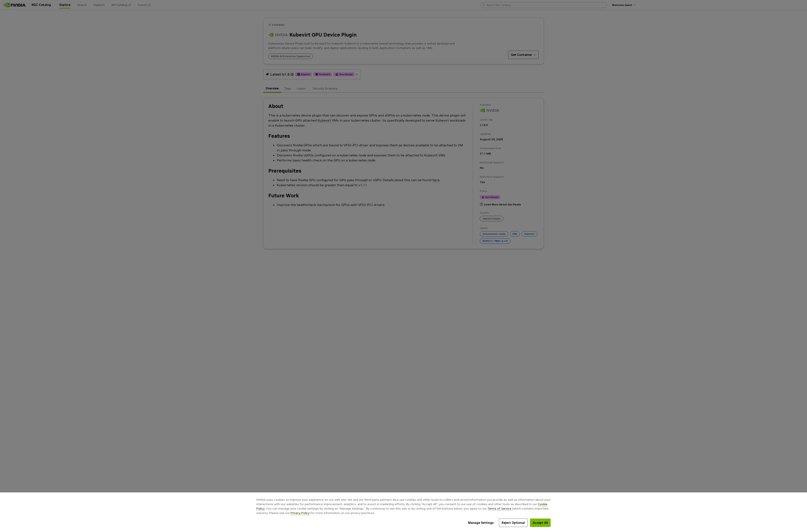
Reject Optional (513, 523)
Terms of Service (499, 508)
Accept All (540, 523)
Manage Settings (481, 523)
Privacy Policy (300, 513)
